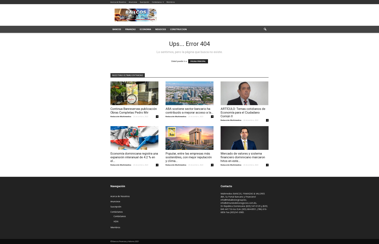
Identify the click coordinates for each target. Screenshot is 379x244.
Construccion (178, 29)
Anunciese (133, 2)
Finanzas (130, 29)
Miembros (171, 2)
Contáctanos (157, 2)
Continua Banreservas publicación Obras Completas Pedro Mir (133, 110)
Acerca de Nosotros (118, 2)
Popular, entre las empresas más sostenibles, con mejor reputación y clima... (189, 157)
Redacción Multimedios (120, 116)
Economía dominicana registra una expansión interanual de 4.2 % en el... (134, 157)
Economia (145, 29)
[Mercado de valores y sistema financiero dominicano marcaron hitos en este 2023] (245, 138)
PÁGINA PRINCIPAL (198, 61)
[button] (265, 29)
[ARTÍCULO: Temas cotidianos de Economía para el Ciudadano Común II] (245, 93)
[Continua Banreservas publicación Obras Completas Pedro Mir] (134, 93)
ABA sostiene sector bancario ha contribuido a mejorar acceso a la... (189, 110)
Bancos (117, 29)
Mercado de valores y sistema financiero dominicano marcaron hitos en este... (243, 157)
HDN (116, 221)
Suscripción (144, 2)
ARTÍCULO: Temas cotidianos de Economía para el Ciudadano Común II (243, 112)
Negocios (160, 29)
